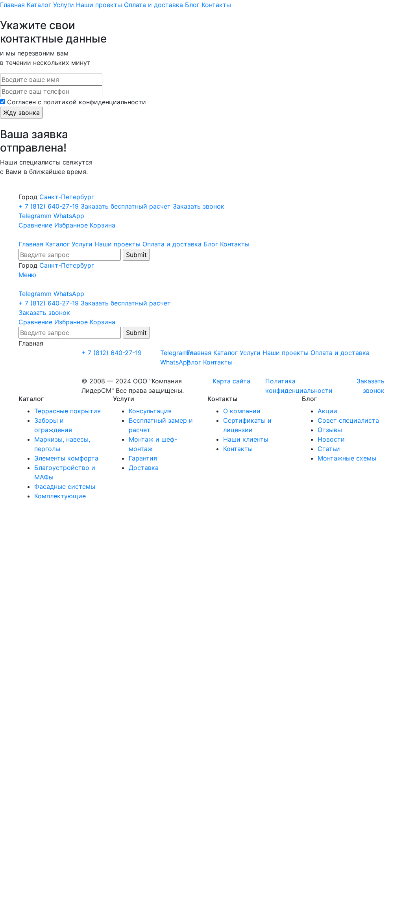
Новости (331, 439)
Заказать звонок (198, 206)
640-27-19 (49, 206)
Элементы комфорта (66, 458)
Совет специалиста (348, 420)
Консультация (150, 411)
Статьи (329, 449)
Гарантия (143, 458)
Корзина (102, 225)
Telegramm (35, 216)
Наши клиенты (245, 439)
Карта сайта (231, 381)
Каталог (39, 5)
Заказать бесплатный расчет (127, 206)
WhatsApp (69, 216)
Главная (12, 5)
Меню (27, 275)
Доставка (144, 468)
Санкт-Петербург (66, 197)
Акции (327, 411)
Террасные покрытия (67, 411)
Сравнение (35, 225)
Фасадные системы (64, 486)
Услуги (63, 5)
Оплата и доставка (153, 5)
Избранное (71, 225)
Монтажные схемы (347, 458)
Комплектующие (60, 496)
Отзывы (330, 430)
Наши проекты (99, 5)
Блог (192, 5)
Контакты (216, 5)
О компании (242, 411)
